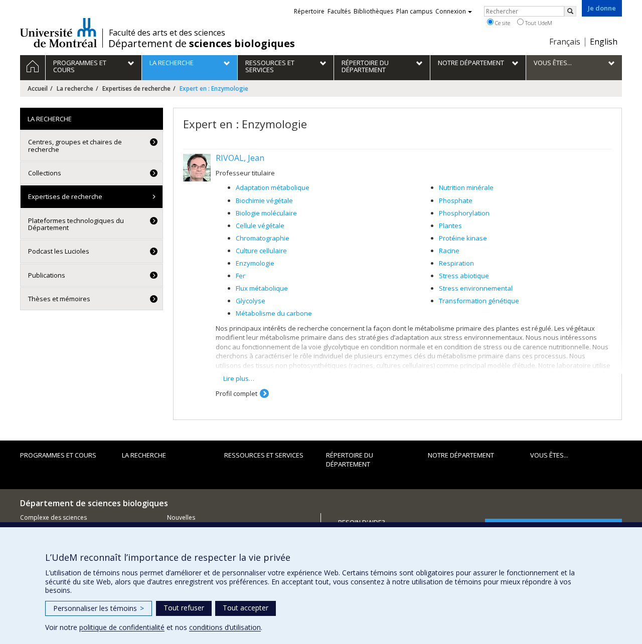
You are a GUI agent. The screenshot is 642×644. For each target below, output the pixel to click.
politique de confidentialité (122, 627)
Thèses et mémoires (59, 298)
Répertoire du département (349, 460)
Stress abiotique (464, 275)
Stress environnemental (476, 288)
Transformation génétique (479, 300)
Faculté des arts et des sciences (167, 33)
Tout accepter (245, 607)
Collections (44, 172)
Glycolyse (250, 300)
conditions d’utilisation (225, 627)
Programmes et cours (58, 455)
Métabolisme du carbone (274, 313)
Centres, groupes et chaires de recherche (75, 145)
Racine (449, 250)
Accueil (38, 88)
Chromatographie (262, 238)
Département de (201, 44)
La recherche (75, 88)
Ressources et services (263, 455)
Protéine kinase (463, 238)
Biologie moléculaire (266, 213)
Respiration (456, 263)
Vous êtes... (549, 455)
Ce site (502, 23)
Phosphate (455, 200)
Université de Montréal (58, 33)
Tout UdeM (538, 23)
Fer (240, 275)
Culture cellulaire (261, 250)
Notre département (461, 455)
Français (564, 41)
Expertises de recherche (136, 88)
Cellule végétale (260, 225)
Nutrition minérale (466, 187)
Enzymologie (255, 263)
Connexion (450, 11)
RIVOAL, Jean (240, 157)
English (603, 41)
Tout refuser (184, 607)
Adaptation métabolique (272, 187)
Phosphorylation (464, 213)
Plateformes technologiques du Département (76, 224)
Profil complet (236, 393)
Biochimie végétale (264, 200)
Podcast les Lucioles (58, 251)
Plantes (450, 225)
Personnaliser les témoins (98, 608)
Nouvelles (181, 517)
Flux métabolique (262, 288)
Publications (46, 275)
